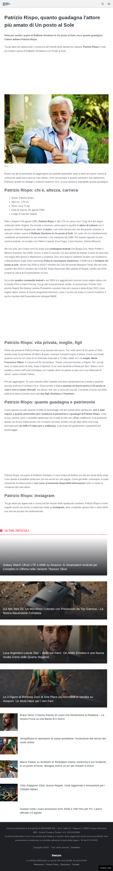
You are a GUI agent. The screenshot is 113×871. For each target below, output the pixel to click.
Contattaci (75, 847)
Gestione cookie (105, 868)
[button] (102, 4)
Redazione (39, 864)
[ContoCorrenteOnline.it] (6, 4)
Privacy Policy (52, 864)
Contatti (75, 864)
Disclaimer (65, 864)
